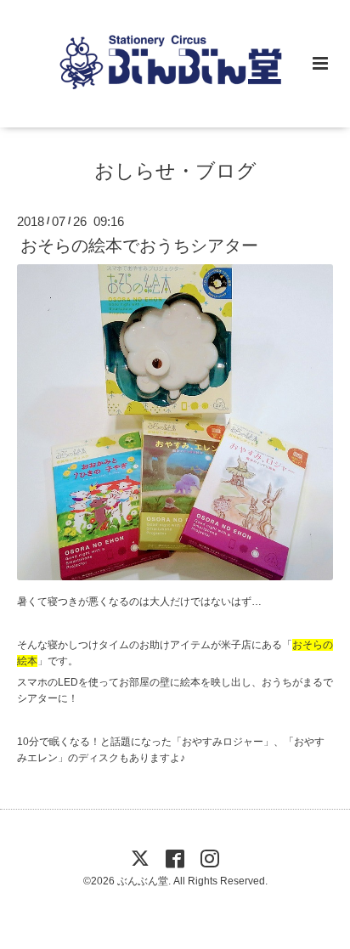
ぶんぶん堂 (142, 881)
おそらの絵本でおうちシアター (139, 245)
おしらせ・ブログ (175, 170)
